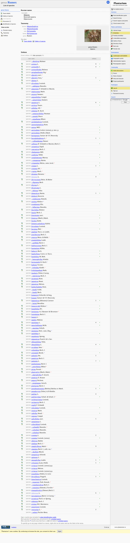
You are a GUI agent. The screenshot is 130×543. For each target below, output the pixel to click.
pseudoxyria (35, 391)
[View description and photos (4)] (22, 240)
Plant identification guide (120, 15)
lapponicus (35, 301)
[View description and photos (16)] (22, 83)
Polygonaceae (32, 33)
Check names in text (118, 23)
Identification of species (9, 24)
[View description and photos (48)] (22, 306)
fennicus (34, 218)
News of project (117, 76)
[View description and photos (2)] (22, 278)
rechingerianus (36, 400)
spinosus (34, 457)
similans (34, 444)
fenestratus (35, 215)
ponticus (34, 378)
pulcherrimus (36, 397)
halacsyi (34, 251)
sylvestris (34, 463)
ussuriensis (35, 507)
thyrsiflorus (35, 477)
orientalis (34, 353)
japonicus (34, 281)
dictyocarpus (36, 180)
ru (108, 2)
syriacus (34, 466)
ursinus (34, 504)
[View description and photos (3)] (22, 89)
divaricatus (35, 188)
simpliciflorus (36, 446)
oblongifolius (36, 342)
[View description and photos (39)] (22, 144)
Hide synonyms (37, 55)
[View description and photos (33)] (22, 138)
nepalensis (35, 336)
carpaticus (35, 147)
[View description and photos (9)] (22, 72)
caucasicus (35, 149)
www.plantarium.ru (120, 527)
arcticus (34, 105)
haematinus (35, 248)
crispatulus (35, 163)
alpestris (34, 75)
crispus (34, 166)
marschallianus (36, 325)
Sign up (115, 91)
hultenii (34, 265)
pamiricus (34, 358)
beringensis (35, 136)
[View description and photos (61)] (22, 218)
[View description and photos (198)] (22, 166)
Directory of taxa (117, 43)
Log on (115, 88)
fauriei (33, 213)
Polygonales (31, 31)
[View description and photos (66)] (22, 460)
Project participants (118, 81)
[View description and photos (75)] (22, 256)
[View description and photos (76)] (22, 80)
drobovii (34, 196)
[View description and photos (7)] (22, 422)
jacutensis (35, 279)
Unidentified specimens (119, 38)
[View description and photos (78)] (22, 463)
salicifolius (35, 419)
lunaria (33, 317)
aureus (33, 127)
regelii (33, 405)
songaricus (35, 455)
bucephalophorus (37, 138)
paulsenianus (36, 364)
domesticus (35, 193)
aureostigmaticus (37, 125)
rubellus (34, 413)
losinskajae (35, 314)
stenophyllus (36, 460)
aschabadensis (36, 122)
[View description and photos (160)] (22, 185)
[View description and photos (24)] (22, 171)
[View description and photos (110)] (22, 193)
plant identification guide (48, 517)
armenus (34, 111)
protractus (35, 386)
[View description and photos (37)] (22, 157)
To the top (106, 527)
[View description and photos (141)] (22, 344)
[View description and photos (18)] (22, 325)
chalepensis (35, 152)
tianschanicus (36, 479)
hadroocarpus (36, 246)
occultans (34, 347)
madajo (34, 320)
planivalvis (35, 372)
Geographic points (118, 58)
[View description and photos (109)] (22, 133)
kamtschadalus (36, 287)
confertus (34, 155)
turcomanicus (36, 496)
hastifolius (35, 257)
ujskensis (34, 501)
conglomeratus (36, 158)
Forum (115, 73)
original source (56, 519)
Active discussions (118, 70)
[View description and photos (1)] (22, 245)
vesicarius (35, 510)
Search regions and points (120, 20)
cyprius (34, 171)
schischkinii (35, 424)
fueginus (34, 229)
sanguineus (35, 422)
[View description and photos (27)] (22, 479)
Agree (59, 531)
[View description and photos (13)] (22, 347)
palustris (34, 356)
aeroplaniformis (37, 72)
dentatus (34, 174)
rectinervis (35, 402)
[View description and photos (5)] (22, 135)
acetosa (34, 64)
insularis (34, 273)
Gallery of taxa (117, 41)
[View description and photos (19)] (22, 369)
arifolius (34, 108)
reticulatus (35, 408)
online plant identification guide (120, 4)
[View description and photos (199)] (22, 67)
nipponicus (35, 339)
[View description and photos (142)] (22, 127)
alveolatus (35, 83)
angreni (34, 94)
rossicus (34, 411)
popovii (34, 380)
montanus (34, 331)
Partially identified (118, 35)
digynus (34, 185)
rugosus (34, 416)
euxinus (34, 202)
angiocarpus (35, 92)
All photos (116, 33)
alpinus (34, 81)
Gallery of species (8, 16)
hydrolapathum (36, 270)
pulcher (34, 394)
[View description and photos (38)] (22, 457)
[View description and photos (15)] (22, 122)
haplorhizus (35, 254)
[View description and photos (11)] (22, 69)
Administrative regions (119, 61)
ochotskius (35, 350)
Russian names (7, 30)
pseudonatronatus (37, 389)
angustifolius (36, 97)
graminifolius (36, 240)
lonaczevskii (35, 306)
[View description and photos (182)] (22, 102)
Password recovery (118, 93)
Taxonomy (6, 33)
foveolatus (35, 226)
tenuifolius (35, 474)
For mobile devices (118, 9)
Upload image (117, 30)
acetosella (35, 67)
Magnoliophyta (32, 26)
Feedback (13, 527)
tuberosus (34, 493)
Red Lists (115, 46)
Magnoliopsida (32, 29)
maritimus (35, 323)
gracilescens (35, 235)
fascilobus (35, 210)
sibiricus (34, 441)
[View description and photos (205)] (22, 64)
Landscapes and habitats (120, 56)
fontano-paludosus (38, 224)
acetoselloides (36, 70)
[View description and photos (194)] (22, 155)
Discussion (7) (7, 21)
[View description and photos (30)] (22, 130)
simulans (34, 449)
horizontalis (35, 262)
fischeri (34, 221)
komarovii (35, 295)
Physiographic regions (119, 63)
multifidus (35, 334)
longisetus (35, 312)
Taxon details (6, 13)
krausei (34, 298)
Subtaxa (5, 35)
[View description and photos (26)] (22, 163)
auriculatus (35, 130)
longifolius (35, 309)
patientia (34, 361)
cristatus (34, 169)
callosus (34, 144)
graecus (34, 237)
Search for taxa (117, 18)
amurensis (35, 89)
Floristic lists (116, 49)
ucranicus (34, 499)
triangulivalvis (36, 490)
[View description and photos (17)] (22, 75)
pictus (33, 369)
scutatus (34, 435)
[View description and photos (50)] (22, 201)
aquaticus (34, 103)
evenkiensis (35, 204)
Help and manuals (118, 78)
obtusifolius (35, 345)
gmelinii (34, 232)
